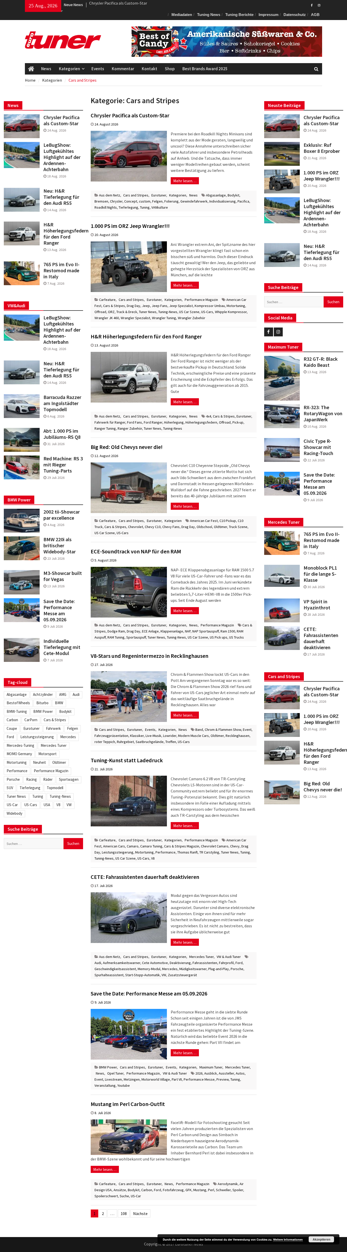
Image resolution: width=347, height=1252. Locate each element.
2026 (198, 1073)
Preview (222, 1079)
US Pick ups (218, 637)
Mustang (199, 1190)
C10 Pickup (227, 520)
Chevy (235, 846)
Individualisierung (222, 201)
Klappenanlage (172, 631)
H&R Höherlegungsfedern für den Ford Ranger (146, 336)
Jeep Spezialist (181, 305)
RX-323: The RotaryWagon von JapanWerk (323, 413)
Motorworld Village (155, 1079)
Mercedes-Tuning (20, 745)
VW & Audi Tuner (229, 956)
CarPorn (30, 719)
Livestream (113, 1079)
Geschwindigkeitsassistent (115, 969)
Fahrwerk (53, 728)
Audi (97, 962)
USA (46, 804)
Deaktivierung (180, 962)
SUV (10, 787)
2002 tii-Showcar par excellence (61, 515)
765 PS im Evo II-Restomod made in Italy (322, 540)
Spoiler (237, 1190)
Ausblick (210, 1073)
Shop (170, 68)
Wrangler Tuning (164, 318)
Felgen (157, 201)
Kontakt (149, 68)
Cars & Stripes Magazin (181, 846)
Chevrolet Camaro (214, 846)
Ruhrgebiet (125, 741)
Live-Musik (153, 735)
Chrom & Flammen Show (223, 729)
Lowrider (169, 735)
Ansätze (120, 1190)
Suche (124, 1196)
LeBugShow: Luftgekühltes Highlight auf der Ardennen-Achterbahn (322, 212)
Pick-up (237, 422)
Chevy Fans (171, 526)
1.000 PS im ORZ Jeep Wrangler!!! (130, 225)
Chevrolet (135, 526)
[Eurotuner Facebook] (312, 5)
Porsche (237, 969)
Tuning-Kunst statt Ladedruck (127, 760)
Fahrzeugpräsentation (111, 735)
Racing (31, 779)
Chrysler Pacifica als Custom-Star (130, 115)
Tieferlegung (128, 207)
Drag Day (133, 305)
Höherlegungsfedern (201, 422)
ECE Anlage (150, 631)
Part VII (177, 1079)
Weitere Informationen (288, 1239)
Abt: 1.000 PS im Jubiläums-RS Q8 (62, 434)
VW (164, 975)
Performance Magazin (201, 299)
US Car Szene (189, 312)
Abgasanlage (216, 195)
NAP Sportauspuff (205, 631)
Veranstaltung (105, 1085)
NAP (188, 631)
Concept (130, 201)
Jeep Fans (159, 305)
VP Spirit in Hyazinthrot (317, 604)
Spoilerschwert (106, 1196)
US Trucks (236, 637)
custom (144, 201)
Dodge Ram (116, 631)
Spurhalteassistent (108, 975)
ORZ (111, 312)
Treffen (170, 741)
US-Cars (207, 312)
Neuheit (39, 762)
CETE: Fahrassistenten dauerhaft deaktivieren (145, 876)
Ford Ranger (153, 422)
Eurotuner (158, 195)
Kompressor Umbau (210, 305)
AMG (62, 694)
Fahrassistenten (205, 962)
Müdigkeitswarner (193, 969)
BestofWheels (18, 702)
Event (247, 729)
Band (199, 729)
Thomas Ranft (187, 852)
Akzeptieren (321, 1239)
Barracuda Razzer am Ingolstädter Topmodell (62, 403)
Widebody (14, 813)
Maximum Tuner (210, 1067)
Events (97, 68)
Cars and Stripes (135, 195)
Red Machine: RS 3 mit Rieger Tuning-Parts (63, 465)
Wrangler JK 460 (106, 318)
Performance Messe (199, 1079)
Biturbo (42, 702)
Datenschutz (294, 14)
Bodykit (233, 195)
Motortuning (236, 305)
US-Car (136, 1196)
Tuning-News (167, 312)
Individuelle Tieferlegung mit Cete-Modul (61, 647)
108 (124, 1213)
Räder (48, 779)
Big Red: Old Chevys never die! (127, 446)
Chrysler (116, 201)
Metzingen (132, 1079)
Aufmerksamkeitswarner (121, 962)
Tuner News (147, 312)
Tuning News (208, 14)
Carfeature (107, 299)
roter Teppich (104, 741)
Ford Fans (134, 422)
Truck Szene (238, 526)
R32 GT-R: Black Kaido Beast (321, 362)
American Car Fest (204, 520)
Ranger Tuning (105, 428)
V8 (153, 858)
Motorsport (47, 753)
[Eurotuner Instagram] (319, 5)
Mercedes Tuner (201, 956)
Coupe (12, 728)
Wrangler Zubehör (191, 318)
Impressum (268, 14)
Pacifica (243, 201)
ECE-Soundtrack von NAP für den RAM (136, 551)
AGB (315, 14)
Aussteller (226, 1073)
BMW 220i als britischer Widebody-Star (59, 545)
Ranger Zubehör (130, 428)
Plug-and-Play (218, 969)
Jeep (146, 305)
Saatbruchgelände (150, 741)
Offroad (100, 312)
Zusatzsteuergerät (182, 975)
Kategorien (69, 68)
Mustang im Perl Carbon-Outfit (128, 1104)
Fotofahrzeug (173, 1190)
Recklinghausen (237, 735)
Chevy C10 (153, 526)
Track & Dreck (126, 312)
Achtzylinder (43, 694)
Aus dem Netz (109, 195)
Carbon (146, 1190)
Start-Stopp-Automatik (142, 975)
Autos (240, 1073)
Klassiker (137, 735)
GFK (188, 1190)
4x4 (208, 416)
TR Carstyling (209, 852)
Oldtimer (220, 526)
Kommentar (123, 68)
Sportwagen (68, 779)
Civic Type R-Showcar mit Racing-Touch (318, 447)
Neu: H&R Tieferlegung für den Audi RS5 (321, 252)
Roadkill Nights (105, 207)
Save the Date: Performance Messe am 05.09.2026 (149, 993)
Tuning (145, 207)
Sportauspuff (136, 637)
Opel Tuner (115, 1073)
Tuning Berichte (239, 14)
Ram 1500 (227, 631)
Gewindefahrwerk (194, 201)
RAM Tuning (115, 637)
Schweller (223, 1190)
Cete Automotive (155, 962)
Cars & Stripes (114, 305)
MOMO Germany (19, 753)
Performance (165, 852)
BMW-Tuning (17, 711)
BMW (59, 702)
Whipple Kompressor (231, 312)
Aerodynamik (228, 1184)
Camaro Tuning (151, 846)
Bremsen (101, 201)
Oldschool (204, 526)
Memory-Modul (149, 969)
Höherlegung (174, 422)
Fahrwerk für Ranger (109, 422)
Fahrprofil (226, 962)
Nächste (140, 1213)
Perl (211, 1190)
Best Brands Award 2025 (205, 68)
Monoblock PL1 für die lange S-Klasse (320, 574)
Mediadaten (181, 14)
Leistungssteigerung (117, 852)
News (46, 68)
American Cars (114, 846)
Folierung (171, 201)
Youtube (123, 1085)
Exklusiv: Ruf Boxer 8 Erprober (115, 4)
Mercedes (170, 969)
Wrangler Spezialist (135, 318)
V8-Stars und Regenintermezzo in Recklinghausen (149, 655)
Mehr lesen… (184, 180)
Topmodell (55, 787)
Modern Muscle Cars (193, 735)
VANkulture (159, 207)
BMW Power (108, 1067)
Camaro (132, 846)
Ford (239, 962)
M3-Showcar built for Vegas (62, 576)
